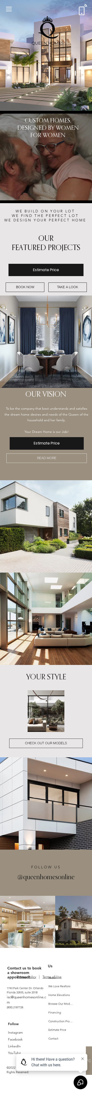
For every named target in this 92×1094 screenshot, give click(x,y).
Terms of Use (52, 977)
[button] (84, 197)
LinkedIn (14, 1046)
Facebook (15, 1039)
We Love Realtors (59, 986)
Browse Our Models (60, 1003)
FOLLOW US (46, 867)
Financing (54, 1012)
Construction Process (60, 1021)
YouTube (14, 1053)
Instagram (15, 1032)
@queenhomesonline (46, 877)
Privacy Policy (26, 977)
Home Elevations (59, 995)
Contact (53, 1038)
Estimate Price (57, 1029)
